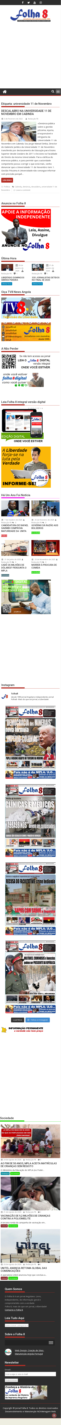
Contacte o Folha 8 (14, 1309)
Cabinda (18, 187)
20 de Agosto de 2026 (12, 1264)
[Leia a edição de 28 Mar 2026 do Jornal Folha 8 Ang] (30, 742)
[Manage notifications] (54, 1415)
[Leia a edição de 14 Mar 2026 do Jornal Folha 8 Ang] (30, 898)
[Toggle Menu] (51, 1342)
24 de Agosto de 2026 (12, 1159)
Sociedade (35, 533)
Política (7, 187)
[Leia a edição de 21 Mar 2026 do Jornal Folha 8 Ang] (30, 820)
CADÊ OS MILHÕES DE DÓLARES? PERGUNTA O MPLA (13, 568)
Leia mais (7, 180)
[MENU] (58, 91)
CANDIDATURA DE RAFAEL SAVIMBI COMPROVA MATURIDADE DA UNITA (14, 528)
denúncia (26, 187)
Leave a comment (23, 190)
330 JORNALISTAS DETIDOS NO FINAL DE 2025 (45, 278)
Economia (5, 575)
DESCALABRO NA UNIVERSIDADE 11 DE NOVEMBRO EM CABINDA (26, 112)
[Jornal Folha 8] (4, 91)
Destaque (5, 1173)
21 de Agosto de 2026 (12, 1212)
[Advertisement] (30, 56)
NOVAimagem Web (46, 1411)
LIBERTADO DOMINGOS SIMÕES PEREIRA (12, 278)
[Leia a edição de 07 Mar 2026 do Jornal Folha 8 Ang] (30, 976)
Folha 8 (4, 1226)
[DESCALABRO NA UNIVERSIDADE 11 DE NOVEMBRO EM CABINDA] (18, 123)
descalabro (35, 187)
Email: (8, 1369)
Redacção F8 (33, 119)
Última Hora (6, 284)
